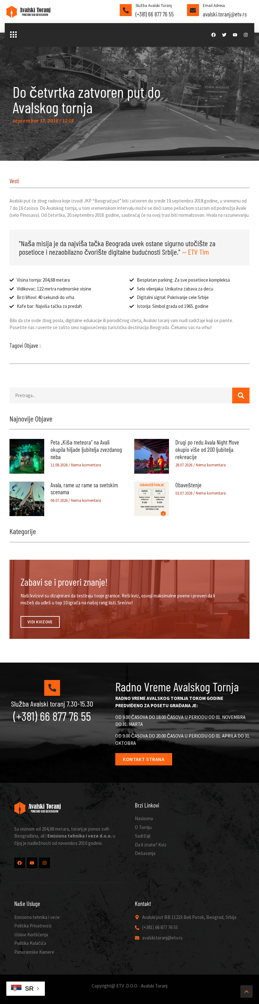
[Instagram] (246, 35)
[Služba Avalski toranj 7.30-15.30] (52, 688)
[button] (13, 35)
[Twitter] (224, 35)
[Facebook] (213, 35)
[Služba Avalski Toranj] (126, 10)
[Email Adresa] (193, 10)
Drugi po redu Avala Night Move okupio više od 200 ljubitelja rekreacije (207, 449)
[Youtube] (235, 35)
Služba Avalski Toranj (154, 5)
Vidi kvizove (40, 622)
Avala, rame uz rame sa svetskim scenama (84, 488)
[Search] (241, 395)
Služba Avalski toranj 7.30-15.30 (52, 703)
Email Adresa (214, 5)
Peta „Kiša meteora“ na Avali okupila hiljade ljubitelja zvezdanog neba (86, 449)
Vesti (14, 180)
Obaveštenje (188, 485)
